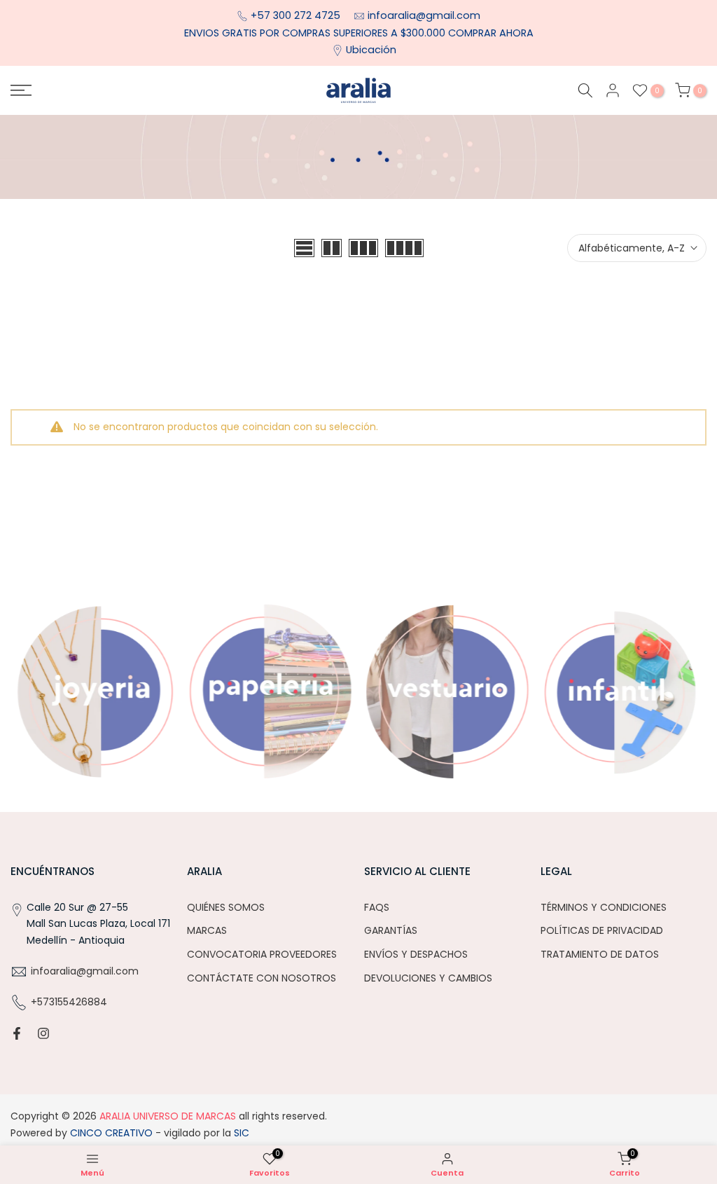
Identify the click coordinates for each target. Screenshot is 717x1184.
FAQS (376, 907)
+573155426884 (69, 1002)
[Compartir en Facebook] (17, 1033)
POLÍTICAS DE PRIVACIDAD (602, 930)
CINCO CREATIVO (111, 1133)
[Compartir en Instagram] (43, 1033)
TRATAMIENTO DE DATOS (600, 954)
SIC (240, 1133)
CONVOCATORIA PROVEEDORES (262, 954)
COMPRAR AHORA (491, 33)
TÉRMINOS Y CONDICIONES (604, 907)
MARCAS (207, 930)
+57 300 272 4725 (297, 15)
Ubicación (371, 50)
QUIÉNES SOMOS (226, 907)
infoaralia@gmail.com (424, 15)
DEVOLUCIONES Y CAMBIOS (428, 978)
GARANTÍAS (390, 930)
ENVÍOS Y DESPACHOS (416, 954)
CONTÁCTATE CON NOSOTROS (261, 978)
